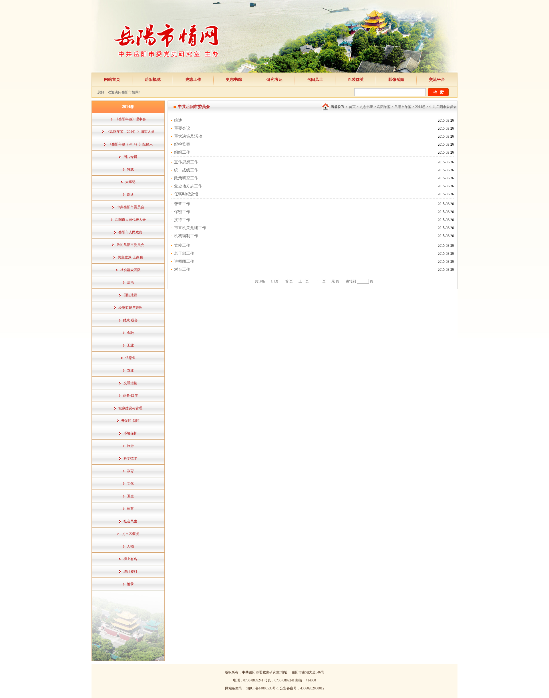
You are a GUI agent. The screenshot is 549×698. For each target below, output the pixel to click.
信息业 (130, 358)
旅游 (130, 446)
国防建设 (130, 295)
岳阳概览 (153, 79)
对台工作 (182, 269)
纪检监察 (182, 144)
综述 (130, 194)
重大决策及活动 (188, 136)
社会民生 (130, 521)
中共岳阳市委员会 (130, 207)
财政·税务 (130, 320)
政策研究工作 (186, 178)
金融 (130, 333)
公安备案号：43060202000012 (302, 688)
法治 (130, 282)
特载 (130, 169)
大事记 (130, 182)
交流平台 (437, 79)
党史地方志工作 (188, 186)
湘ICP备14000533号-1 (263, 688)
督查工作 (182, 204)
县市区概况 (130, 534)
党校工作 (182, 245)
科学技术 (130, 458)
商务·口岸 (130, 396)
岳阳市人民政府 (130, 232)
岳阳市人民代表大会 (130, 220)
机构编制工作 (186, 236)
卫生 (130, 496)
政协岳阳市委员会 (130, 245)
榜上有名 (130, 559)
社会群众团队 (130, 270)
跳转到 (351, 281)
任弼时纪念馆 (186, 194)
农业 (130, 370)
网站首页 (112, 79)
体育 (130, 509)
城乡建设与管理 (130, 408)
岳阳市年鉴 (402, 107)
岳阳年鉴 (384, 107)
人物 (130, 546)
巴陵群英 (356, 79)
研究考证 (274, 79)
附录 (130, 584)
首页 (352, 107)
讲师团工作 (184, 261)
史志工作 (193, 79)
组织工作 (182, 152)
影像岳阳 (396, 79)
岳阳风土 (315, 79)
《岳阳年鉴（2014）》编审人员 (130, 132)
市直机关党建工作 (190, 228)
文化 (130, 484)
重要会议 (182, 128)
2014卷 (420, 107)
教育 (130, 471)
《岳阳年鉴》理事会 (130, 119)
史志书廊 (234, 79)
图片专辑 (130, 157)
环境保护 (130, 433)
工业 (130, 345)
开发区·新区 (130, 421)
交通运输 (130, 383)
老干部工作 (184, 253)
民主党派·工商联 (130, 257)
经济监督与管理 (130, 308)
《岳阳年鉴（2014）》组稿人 (130, 144)
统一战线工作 (186, 170)
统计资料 (130, 571)
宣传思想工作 (186, 162)
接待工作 (182, 220)
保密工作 (182, 212)
